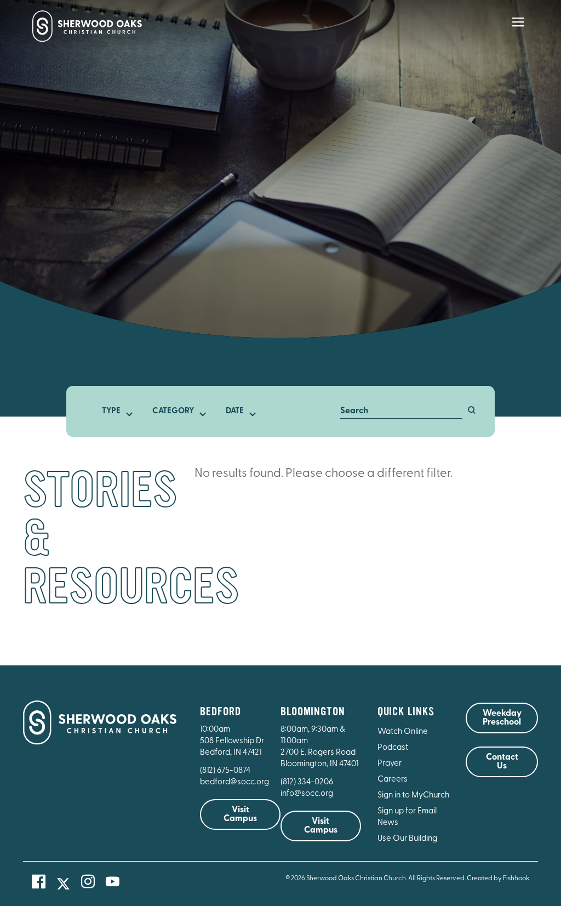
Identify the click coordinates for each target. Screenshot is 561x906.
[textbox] (114, 411)
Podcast (392, 748)
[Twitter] (63, 884)
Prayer (389, 764)
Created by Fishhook (498, 878)
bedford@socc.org (234, 782)
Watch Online (402, 732)
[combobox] (114, 411)
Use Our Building (407, 839)
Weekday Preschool (502, 718)
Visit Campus (240, 814)
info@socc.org (306, 794)
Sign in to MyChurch (413, 795)
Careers (392, 780)
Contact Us (502, 762)
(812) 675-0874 (226, 771)
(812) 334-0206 (306, 782)
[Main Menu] (518, 29)
